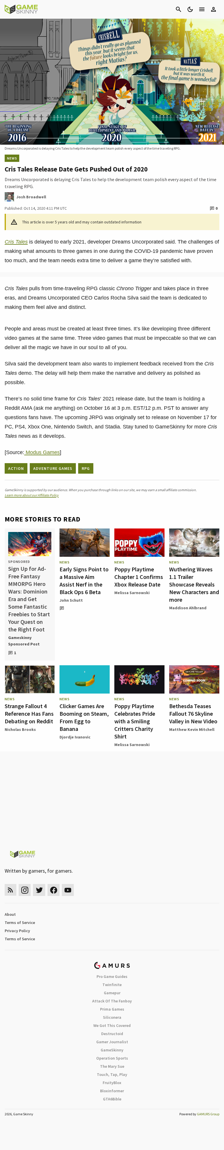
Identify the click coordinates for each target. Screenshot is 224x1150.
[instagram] (25, 890)
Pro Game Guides (112, 976)
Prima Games (112, 1009)
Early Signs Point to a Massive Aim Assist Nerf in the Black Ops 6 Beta (84, 581)
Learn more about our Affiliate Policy (32, 495)
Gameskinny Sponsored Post (24, 641)
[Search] (178, 9)
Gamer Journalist (112, 1041)
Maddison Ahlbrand (187, 607)
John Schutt (71, 600)
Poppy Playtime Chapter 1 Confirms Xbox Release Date (138, 577)
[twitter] (39, 890)
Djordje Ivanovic (75, 737)
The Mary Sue (112, 1066)
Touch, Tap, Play (112, 1074)
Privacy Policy (17, 930)
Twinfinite (112, 984)
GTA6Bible (112, 1099)
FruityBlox (112, 1082)
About (10, 914)
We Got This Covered (112, 1025)
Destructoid (112, 1033)
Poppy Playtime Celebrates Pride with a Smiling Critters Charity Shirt (134, 721)
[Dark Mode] (190, 9)
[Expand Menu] (202, 9)
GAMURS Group (208, 1114)
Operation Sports (112, 1058)
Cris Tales (16, 242)
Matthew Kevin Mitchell (191, 729)
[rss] (10, 890)
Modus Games (42, 452)
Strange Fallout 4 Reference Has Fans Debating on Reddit (29, 713)
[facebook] (54, 890)
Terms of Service (20, 922)
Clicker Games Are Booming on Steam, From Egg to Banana (84, 717)
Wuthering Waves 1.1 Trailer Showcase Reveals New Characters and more (194, 584)
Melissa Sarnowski (132, 592)
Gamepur (112, 992)
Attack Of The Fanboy (112, 1001)
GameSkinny (112, 1050)
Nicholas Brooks (20, 729)
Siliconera (112, 1017)
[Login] (213, 9)
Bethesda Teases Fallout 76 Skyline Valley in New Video (193, 713)
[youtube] (68, 890)
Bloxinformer (112, 1090)
